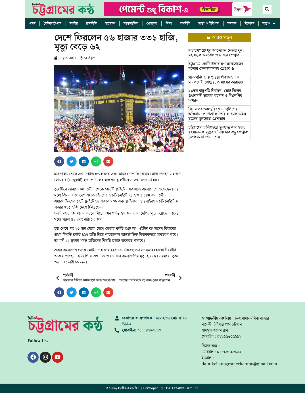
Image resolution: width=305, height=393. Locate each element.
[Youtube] (57, 357)
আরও (266, 23)
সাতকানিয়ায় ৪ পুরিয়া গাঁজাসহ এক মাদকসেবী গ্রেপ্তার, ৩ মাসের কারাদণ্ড (215, 79)
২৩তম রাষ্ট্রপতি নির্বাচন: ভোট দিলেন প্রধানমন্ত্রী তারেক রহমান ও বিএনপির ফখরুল (215, 96)
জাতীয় (73, 23)
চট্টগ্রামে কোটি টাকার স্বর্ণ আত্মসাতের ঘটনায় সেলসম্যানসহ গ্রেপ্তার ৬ (215, 66)
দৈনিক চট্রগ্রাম (52, 23)
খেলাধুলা (151, 23)
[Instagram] (45, 357)
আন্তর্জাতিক (130, 23)
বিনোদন (249, 23)
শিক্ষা (169, 23)
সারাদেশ (110, 23)
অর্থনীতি (185, 23)
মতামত (231, 23)
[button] (267, 9)
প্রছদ (32, 23)
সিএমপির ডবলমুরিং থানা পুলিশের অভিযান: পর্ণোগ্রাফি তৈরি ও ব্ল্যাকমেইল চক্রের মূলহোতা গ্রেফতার (217, 114)
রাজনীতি (91, 23)
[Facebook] (33, 357)
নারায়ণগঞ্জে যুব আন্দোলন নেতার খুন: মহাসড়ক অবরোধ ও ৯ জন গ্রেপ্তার (216, 53)
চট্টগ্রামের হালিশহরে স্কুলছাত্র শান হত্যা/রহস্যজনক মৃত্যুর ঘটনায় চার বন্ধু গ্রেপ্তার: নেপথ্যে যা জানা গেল (218, 132)
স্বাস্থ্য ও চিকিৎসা (208, 23)
